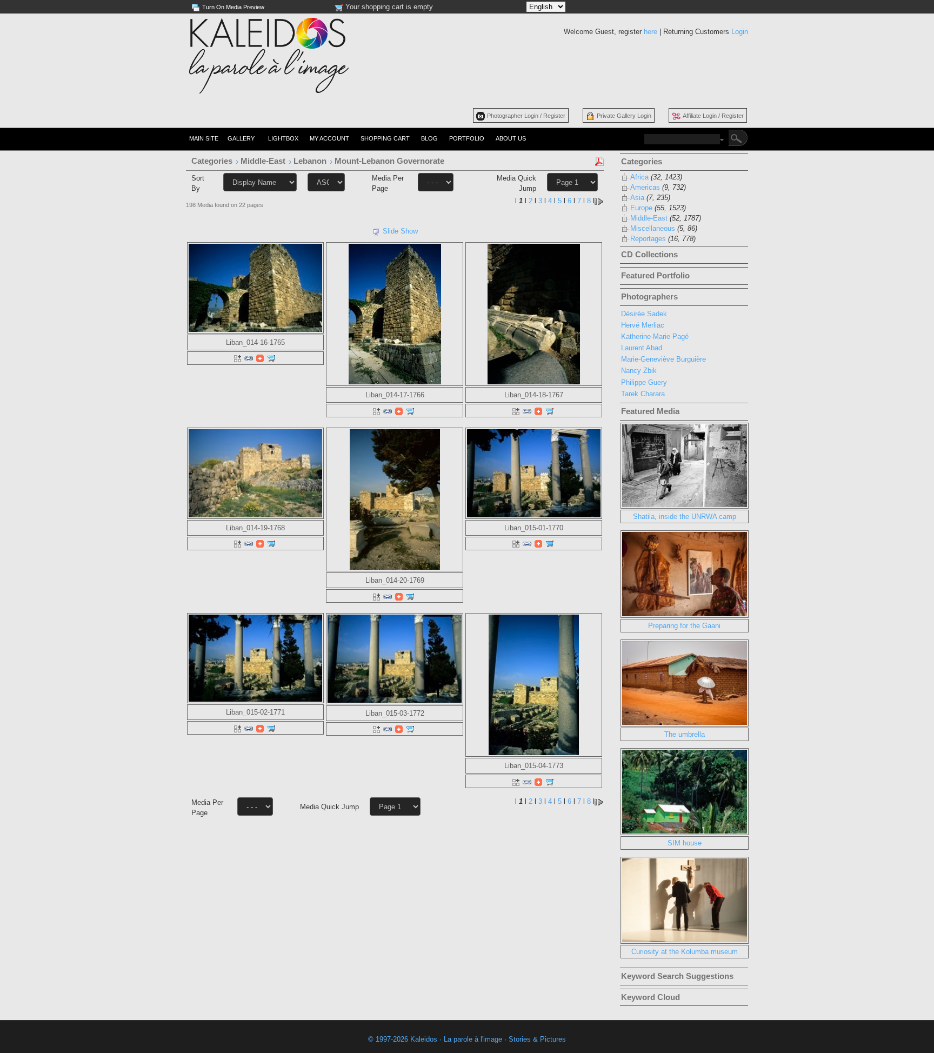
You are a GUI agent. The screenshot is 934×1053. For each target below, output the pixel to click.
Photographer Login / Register (526, 115)
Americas (645, 187)
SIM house (685, 843)
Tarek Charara (643, 394)
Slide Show (400, 231)
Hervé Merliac (642, 325)
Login (739, 32)
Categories (211, 161)
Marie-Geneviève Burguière (663, 359)
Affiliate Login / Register (713, 115)
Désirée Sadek (644, 314)
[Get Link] (248, 358)
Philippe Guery (644, 382)
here (650, 32)
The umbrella (684, 734)
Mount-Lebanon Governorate (390, 161)
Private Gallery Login (624, 115)
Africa (639, 177)
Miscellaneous (652, 228)
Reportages (648, 239)
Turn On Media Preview (233, 7)
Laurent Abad (641, 348)
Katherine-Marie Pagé (655, 336)
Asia (637, 198)
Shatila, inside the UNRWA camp (684, 516)
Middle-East (264, 161)
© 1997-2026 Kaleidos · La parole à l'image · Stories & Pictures (467, 1039)
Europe (641, 208)
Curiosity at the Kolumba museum (684, 952)
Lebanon (311, 161)
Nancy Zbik (639, 370)
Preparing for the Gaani (684, 626)
